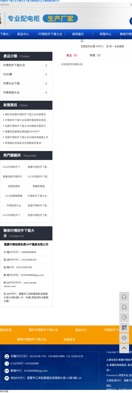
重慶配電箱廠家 (117, 365)
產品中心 (23, 34)
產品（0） (72, 55)
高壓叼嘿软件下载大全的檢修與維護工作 (26, 137)
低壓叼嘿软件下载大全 (39, 205)
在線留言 (69, 339)
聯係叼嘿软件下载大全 (31, 339)
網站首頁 (6, 330)
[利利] (124, 307)
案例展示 (78, 34)
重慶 (126, 380)
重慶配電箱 (39, 186)
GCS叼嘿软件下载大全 (39, 176)
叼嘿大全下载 (11, 83)
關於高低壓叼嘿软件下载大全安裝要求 (25, 114)
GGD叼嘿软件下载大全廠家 (14, 215)
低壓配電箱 (14, 186)
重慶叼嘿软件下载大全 (39, 167)
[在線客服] (124, 297)
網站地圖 (4, 391)
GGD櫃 (7, 74)
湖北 (108, 385)
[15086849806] (124, 317)
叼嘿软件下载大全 (50, 34)
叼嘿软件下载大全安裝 (39, 195)
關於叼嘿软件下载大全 (43, 330)
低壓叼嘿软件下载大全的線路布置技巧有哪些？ (27, 126)
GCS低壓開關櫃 (13, 195)
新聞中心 (105, 34)
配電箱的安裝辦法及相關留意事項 (23, 143)
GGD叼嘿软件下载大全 (14, 167)
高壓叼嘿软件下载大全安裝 (39, 215)
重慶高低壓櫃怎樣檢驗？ (23, 131)
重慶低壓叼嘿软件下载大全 (14, 176)
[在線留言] (124, 338)
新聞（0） (96, 55)
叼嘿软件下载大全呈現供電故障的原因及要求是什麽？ (27, 120)
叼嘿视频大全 (11, 92)
